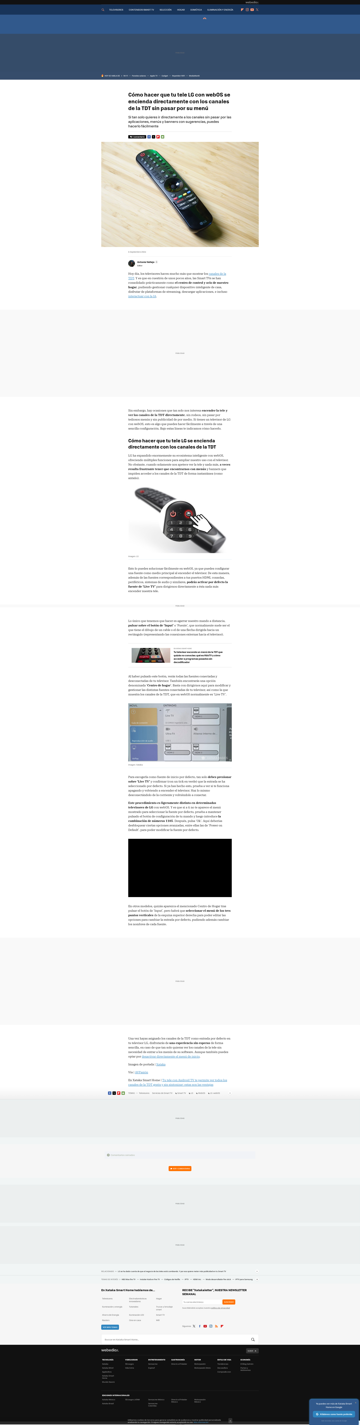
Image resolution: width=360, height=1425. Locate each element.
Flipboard (242, 9)
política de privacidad (220, 1307)
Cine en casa (135, 1320)
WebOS (201, 1093)
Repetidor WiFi (178, 75)
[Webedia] (252, 2)
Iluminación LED (136, 1314)
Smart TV (181, 1093)
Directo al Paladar (179, 1364)
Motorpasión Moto (202, 1367)
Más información (201, 1422)
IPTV (187, 1279)
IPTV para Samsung (244, 1279)
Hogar (159, 1298)
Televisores (144, 1093)
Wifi (158, 1320)
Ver (181, 1168)
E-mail (162, 136)
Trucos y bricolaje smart (164, 1308)
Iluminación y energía (112, 1306)
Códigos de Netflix (172, 1279)
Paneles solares (139, 75)
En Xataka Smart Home (183, 648)
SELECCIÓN (166, 9)
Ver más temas (110, 1327)
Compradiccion (224, 1371)
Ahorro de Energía (110, 1314)
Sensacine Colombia (153, 1404)
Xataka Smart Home (108, 1376)
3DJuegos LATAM (132, 1399)
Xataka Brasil (108, 1403)
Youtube (252, 9)
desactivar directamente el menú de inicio (171, 1056)
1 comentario (139, 136)
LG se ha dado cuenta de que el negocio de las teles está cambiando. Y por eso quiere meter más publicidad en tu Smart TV (172, 1271)
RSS (216, 1325)
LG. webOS (215, 1093)
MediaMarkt (194, 75)
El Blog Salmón (246, 1364)
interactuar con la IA (142, 296)
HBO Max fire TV (129, 1279)
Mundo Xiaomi (108, 1382)
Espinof (151, 1367)
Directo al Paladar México (179, 1400)
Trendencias (222, 1364)
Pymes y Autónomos (245, 1368)
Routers (106, 1320)
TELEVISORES (116, 9)
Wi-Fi (125, 75)
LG (192, 1093)
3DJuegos (129, 1364)
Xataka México (108, 1399)
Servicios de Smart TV (162, 1093)
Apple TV (154, 75)
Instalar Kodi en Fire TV (150, 1279)
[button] (147, 262)
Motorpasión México (200, 1400)
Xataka (161, 1064)
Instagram (247, 9)
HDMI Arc (197, 1279)
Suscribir (229, 1302)
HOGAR (181, 9)
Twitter (257, 9)
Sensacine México (156, 1399)
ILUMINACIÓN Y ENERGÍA (220, 9)
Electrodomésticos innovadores (138, 1300)
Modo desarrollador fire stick (218, 1279)
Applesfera (107, 1371)
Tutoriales (133, 1306)
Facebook (149, 136)
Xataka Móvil (107, 1367)
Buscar (253, 1339)
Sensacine (153, 1364)
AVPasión (141, 1072)
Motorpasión (200, 1364)
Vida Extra (129, 1367)
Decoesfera (222, 1367)
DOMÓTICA (196, 9)
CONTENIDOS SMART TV (141, 9)
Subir (250, 1350)
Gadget (165, 75)
